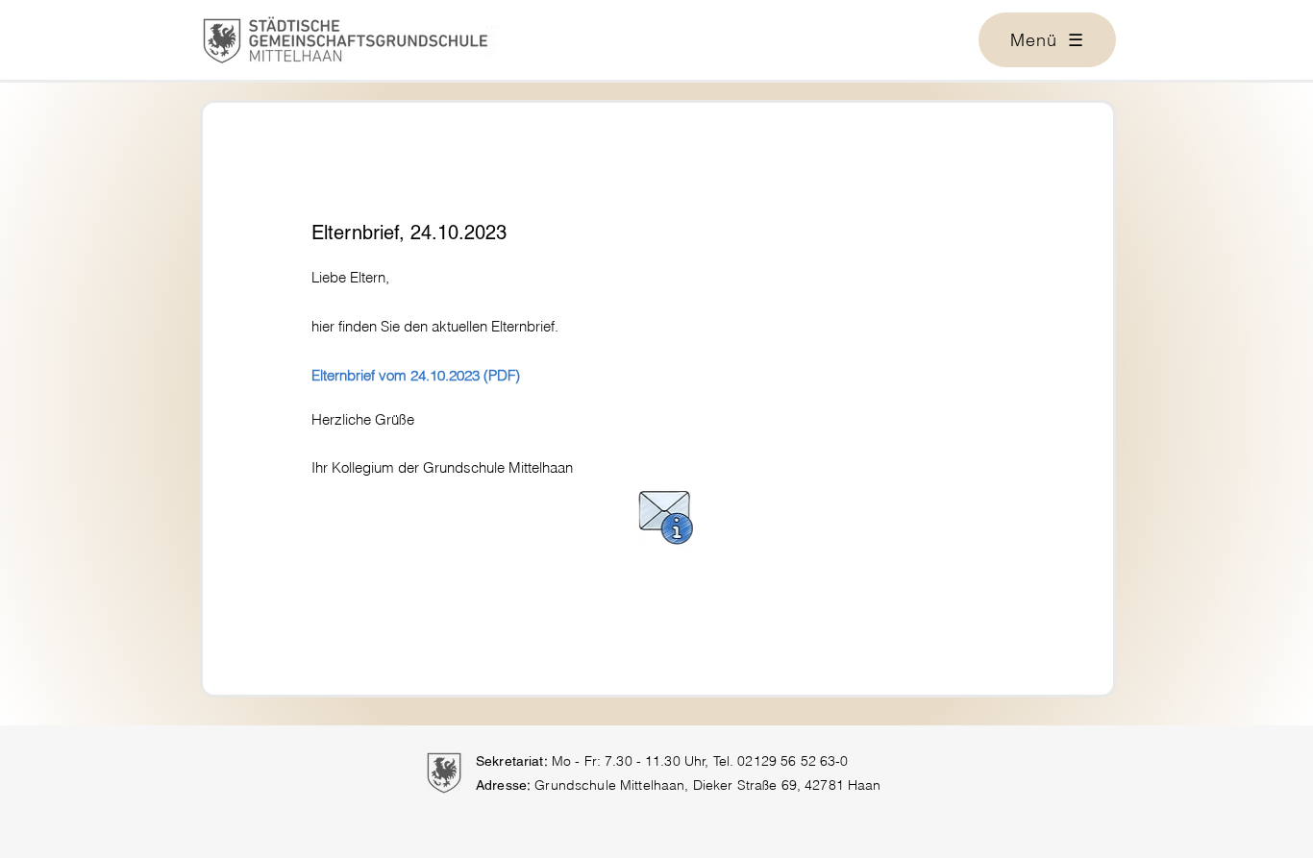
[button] (1047, 39)
